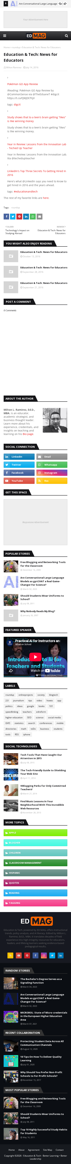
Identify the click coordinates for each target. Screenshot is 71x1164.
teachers (27, 711)
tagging (14, 903)
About (21, 1149)
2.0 (7, 700)
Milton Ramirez (13, 67)
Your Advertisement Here (35, 19)
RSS (17, 734)
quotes (14, 882)
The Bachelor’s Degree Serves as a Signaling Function (41, 980)
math (23, 728)
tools (7, 734)
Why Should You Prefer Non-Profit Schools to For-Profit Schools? (41, 1074)
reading (14, 893)
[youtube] (19, 481)
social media (54, 717)
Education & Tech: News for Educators (43, 252)
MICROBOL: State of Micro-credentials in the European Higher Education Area (43, 1016)
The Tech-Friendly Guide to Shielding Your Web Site (43, 772)
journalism (18, 700)
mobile (60, 723)
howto (50, 700)
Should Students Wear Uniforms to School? (42, 597)
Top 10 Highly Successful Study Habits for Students (43, 1131)
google (30, 706)
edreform (41, 711)
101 (51, 706)
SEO (29, 717)
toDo (33, 728)
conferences (46, 723)
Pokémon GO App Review (22, 84)
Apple (12, 832)
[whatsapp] (51, 465)
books (42, 706)
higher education (14, 717)
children (15, 852)
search (31, 723)
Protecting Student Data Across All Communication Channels (42, 1043)
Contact (60, 1149)
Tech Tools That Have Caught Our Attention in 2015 (41, 756)
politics (9, 706)
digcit (17, 104)
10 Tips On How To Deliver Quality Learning (41, 1058)
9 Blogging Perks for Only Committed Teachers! (43, 787)
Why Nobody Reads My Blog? (37, 611)
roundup (16, 47)
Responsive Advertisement (35, 522)
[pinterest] (27, 955)
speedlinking (11, 711)
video (39, 700)
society (41, 694)
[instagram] (51, 473)
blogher (14, 842)
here (46, 198)
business (44, 728)
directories (10, 728)
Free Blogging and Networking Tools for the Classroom (43, 563)
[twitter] (19, 465)
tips (30, 700)
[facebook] (19, 473)
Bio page (28, 434)
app (59, 700)
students (58, 728)
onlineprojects (26, 694)
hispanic (14, 872)
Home (7, 47)
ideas (20, 706)
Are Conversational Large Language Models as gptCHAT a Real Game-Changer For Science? (42, 581)
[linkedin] (19, 457)
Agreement (34, 1149)
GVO (7, 723)
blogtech (53, 694)
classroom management (25, 862)
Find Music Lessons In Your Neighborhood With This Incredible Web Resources (42, 805)
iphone (26, 734)
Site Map (47, 1149)
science (40, 717)
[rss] (51, 481)
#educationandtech (26, 191)
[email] (51, 457)
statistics (19, 723)
